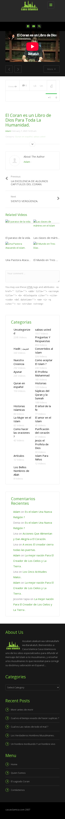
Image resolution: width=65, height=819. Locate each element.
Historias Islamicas (19, 408)
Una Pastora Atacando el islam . (24, 260)
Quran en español (19, 385)
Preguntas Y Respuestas (42, 339)
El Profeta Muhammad (42, 373)
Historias (40, 383)
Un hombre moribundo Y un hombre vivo (33, 744)
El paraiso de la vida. (18, 238)
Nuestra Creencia (19, 362)
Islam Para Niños (41, 457)
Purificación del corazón (42, 431)
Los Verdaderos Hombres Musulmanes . (33, 735)
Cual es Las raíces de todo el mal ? (29, 726)
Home (14, 764)
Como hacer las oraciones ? (22, 432)
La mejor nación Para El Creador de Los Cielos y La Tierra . (33, 560)
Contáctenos (18, 790)
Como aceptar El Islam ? (44, 362)
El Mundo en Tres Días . (48, 260)
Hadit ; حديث (21, 348)
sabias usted (43, 329)
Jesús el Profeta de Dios (42, 444)
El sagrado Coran (20, 781)
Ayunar (18, 372)
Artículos (19, 455)
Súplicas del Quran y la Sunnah (42, 394)
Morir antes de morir (22, 709)
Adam (8, 131)
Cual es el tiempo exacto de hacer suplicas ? (35, 718)
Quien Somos (18, 772)
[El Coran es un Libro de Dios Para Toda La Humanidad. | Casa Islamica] (32, 4)
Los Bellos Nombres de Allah (21, 470)
